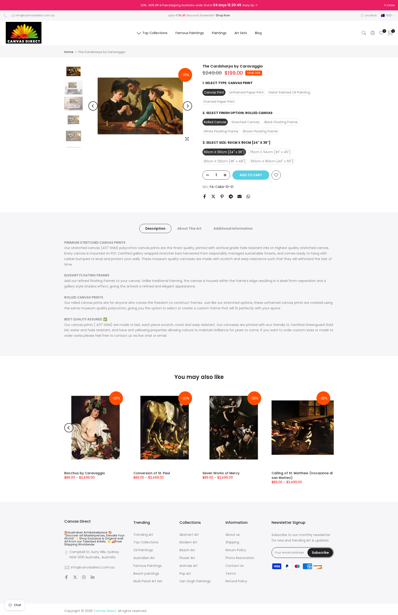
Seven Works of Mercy (221, 473)
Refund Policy (236, 581)
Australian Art (144, 558)
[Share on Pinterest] (222, 196)
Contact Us (234, 566)
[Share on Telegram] (231, 196)
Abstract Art (189, 535)
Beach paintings (146, 573)
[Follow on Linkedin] (93, 577)
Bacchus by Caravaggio (84, 473)
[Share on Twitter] (213, 196)
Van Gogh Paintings (195, 581)
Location (371, 15)
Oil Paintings (143, 550)
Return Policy (235, 550)
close (10, 5)
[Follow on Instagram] (84, 577)
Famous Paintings (190, 33)
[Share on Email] (239, 196)
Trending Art (143, 535)
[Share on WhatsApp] (248, 196)
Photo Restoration (239, 558)
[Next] (187, 106)
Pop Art (185, 573)
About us (232, 535)
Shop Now (223, 15)
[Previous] (93, 106)
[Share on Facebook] (204, 196)
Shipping (232, 542)
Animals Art (188, 566)
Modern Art (188, 542)
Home (68, 51)
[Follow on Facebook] (66, 577)
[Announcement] (199, 5)
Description (155, 228)
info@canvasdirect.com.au (35, 15)
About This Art (189, 228)
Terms (230, 573)
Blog (258, 33)
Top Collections (154, 33)
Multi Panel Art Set (147, 581)
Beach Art (187, 550)
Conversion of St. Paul (151, 473)
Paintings (219, 33)
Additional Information (233, 228)
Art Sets (240, 33)
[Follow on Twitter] (75, 577)
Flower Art (187, 558)
